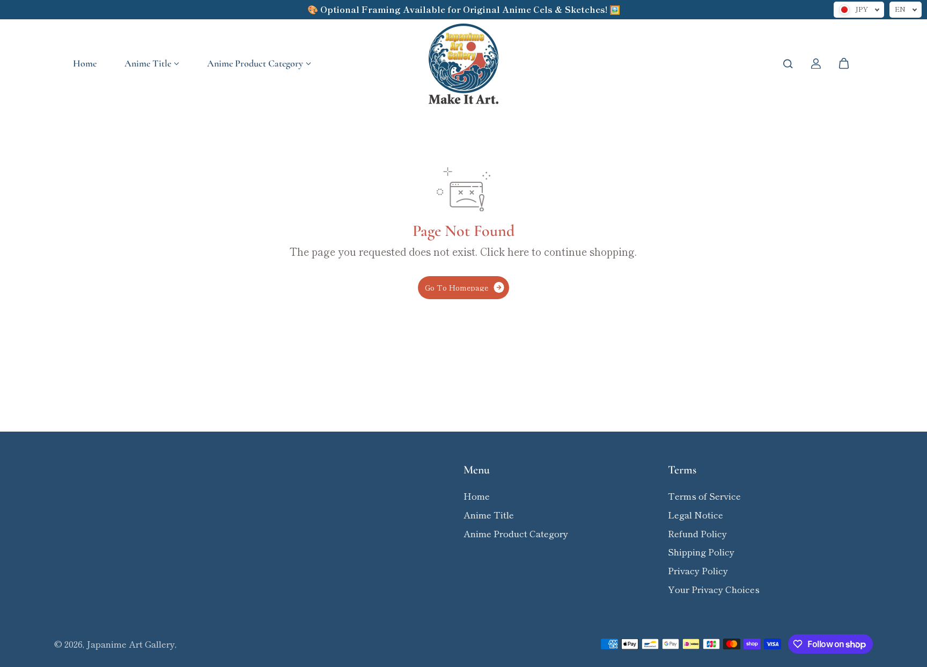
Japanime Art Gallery (130, 644)
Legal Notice (695, 514)
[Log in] (816, 64)
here (518, 251)
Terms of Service (704, 496)
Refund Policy (697, 533)
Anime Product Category (255, 63)
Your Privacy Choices (714, 589)
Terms (682, 470)
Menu (477, 470)
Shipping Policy (701, 551)
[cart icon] (844, 64)
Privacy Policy (698, 570)
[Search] (788, 64)
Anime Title (147, 63)
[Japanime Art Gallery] (463, 63)
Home (85, 63)
